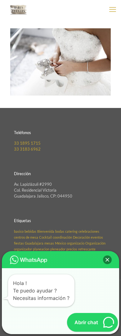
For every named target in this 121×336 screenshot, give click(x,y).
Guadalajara (34, 243)
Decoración (81, 237)
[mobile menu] (112, 9)
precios (71, 249)
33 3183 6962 (27, 149)
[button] (107, 259)
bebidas (30, 231)
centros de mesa (26, 237)
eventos (97, 237)
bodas (59, 231)
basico (19, 231)
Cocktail (45, 237)
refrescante (87, 249)
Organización (95, 243)
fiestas (19, 243)
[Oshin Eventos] (18, 9)
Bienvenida (45, 231)
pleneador (57, 249)
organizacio (75, 243)
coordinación (62, 237)
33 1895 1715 (27, 143)
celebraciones (88, 231)
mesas (49, 243)
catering (71, 231)
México (60, 243)
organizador (23, 249)
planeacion (41, 249)
